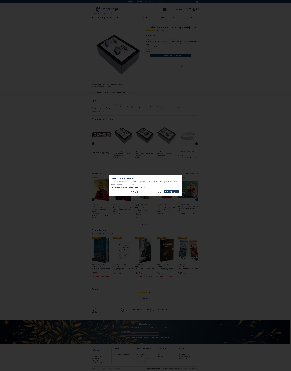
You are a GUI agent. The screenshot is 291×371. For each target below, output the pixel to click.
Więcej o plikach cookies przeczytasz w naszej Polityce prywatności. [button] (128, 187)
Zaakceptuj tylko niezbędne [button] (139, 192)
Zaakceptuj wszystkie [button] (171, 192)
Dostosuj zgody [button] (156, 192)
